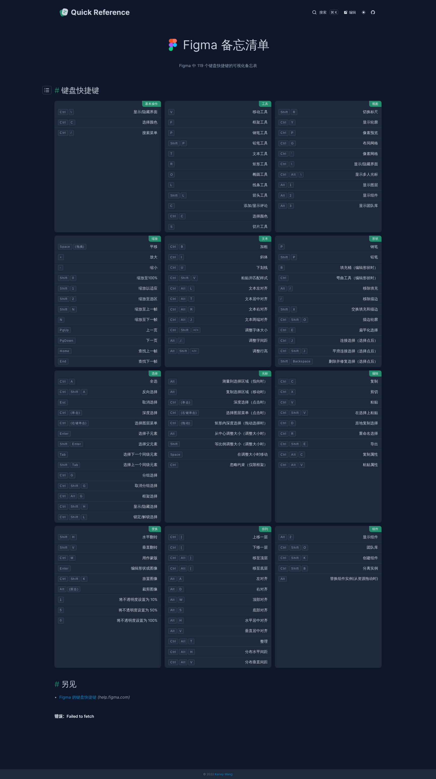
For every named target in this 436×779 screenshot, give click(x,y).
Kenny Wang (223, 774)
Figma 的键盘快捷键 (77, 697)
